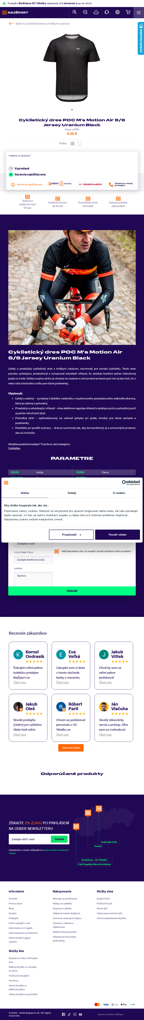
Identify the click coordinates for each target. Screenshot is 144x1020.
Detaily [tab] (72, 492)
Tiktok (69, 1014)
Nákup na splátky (62, 903)
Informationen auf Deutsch (23, 933)
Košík (128, 12)
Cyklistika (14, 448)
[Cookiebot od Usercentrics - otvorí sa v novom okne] (124, 482)
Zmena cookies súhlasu (110, 1014)
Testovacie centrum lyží (109, 913)
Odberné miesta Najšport (66, 913)
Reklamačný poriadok (64, 932)
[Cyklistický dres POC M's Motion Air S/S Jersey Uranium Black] (71, 67)
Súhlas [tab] (25, 492)
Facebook (63, 1014)
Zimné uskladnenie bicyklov (111, 918)
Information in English (20, 928)
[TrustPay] (132, 1004)
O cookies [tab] (119, 492)
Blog (11, 908)
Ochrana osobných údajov (67, 918)
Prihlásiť (117, 12)
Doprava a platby (62, 908)
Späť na (43, 24)
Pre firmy (13, 980)
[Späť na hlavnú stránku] (15, 12)
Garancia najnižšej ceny (29, 184)
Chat (85, 12)
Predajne (96, 12)
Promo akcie (15, 903)
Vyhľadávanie (74, 12)
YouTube (80, 1014)
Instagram (74, 1014)
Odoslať (59, 839)
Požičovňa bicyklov (19, 975)
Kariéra (13, 913)
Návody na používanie (65, 898)
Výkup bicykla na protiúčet (23, 994)
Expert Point (103, 898)
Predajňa (13, 918)
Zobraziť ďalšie (71, 748)
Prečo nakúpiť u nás (19, 923)
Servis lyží (102, 908)
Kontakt (107, 12)
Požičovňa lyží (104, 903)
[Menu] (138, 12)
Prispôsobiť (69, 534)
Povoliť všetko (117, 534)
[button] (72, 109)
